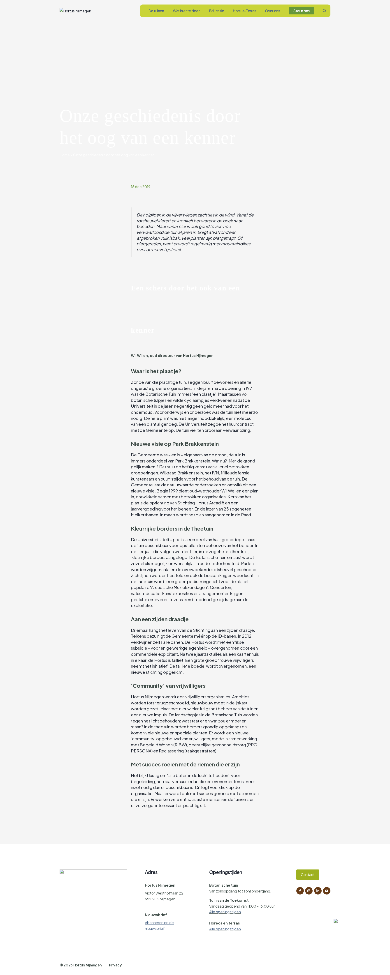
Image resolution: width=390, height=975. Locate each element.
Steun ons (301, 10)
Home (65, 154)
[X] (326, 891)
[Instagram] (309, 891)
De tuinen (156, 10)
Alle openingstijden (225, 911)
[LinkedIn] (318, 891)
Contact (308, 874)
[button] (324, 11)
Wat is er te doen (186, 10)
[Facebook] (300, 891)
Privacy (115, 965)
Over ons (272, 10)
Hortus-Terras (244, 10)
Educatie (216, 10)
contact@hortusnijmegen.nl (168, 906)
